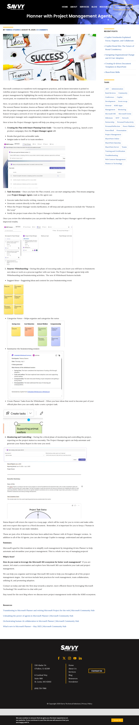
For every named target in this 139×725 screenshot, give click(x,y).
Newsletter (73, 682)
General (108, 105)
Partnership (109, 122)
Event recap (122, 101)
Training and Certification (115, 151)
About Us (72, 668)
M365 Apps (118, 105)
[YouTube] (74, 658)
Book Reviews (110, 93)
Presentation (121, 130)
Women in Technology (113, 164)
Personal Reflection (112, 126)
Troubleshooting (111, 155)
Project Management (113, 134)
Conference (109, 97)
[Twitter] (64, 658)
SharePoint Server (112, 147)
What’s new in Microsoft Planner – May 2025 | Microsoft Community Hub (34, 626)
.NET (107, 89)
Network (125, 118)
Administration (117, 89)
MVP (117, 118)
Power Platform (129, 126)
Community (122, 93)
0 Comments (42, 30)
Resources (73, 678)
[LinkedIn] (80, 658)
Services (72, 672)
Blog (70, 675)
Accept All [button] (117, 720)
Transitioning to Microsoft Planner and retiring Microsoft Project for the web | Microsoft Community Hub (48, 610)
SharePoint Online (112, 139)
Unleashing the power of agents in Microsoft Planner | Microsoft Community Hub (38, 616)
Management (110, 110)
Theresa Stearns (12, 30)
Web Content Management (115, 159)
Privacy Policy (87, 704)
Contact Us (96, 671)
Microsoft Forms (125, 114)
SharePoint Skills (112, 72)
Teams (124, 147)
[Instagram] (69, 658)
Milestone (109, 118)
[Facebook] (58, 658)
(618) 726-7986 (40, 688)
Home (71, 665)
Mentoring (122, 110)
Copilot (119, 97)
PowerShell (109, 130)
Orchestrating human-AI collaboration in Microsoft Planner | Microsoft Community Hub (41, 621)
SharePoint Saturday (113, 143)
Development (110, 101)
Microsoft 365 (110, 114)
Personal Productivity (125, 122)
